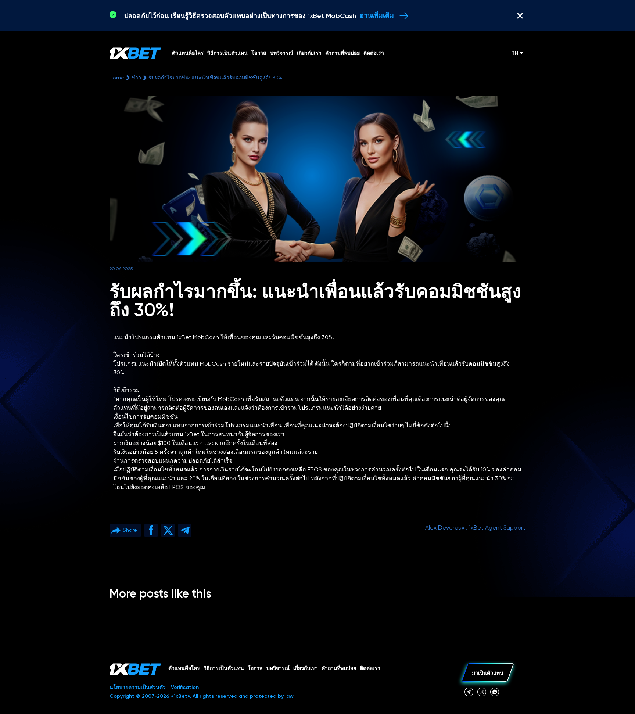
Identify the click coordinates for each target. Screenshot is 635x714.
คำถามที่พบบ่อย (339, 668)
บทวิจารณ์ (278, 668)
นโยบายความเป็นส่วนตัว (138, 687)
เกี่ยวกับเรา (305, 668)
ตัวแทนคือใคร (184, 668)
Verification (185, 687)
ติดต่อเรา (370, 668)
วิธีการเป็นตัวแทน (224, 668)
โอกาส (255, 668)
